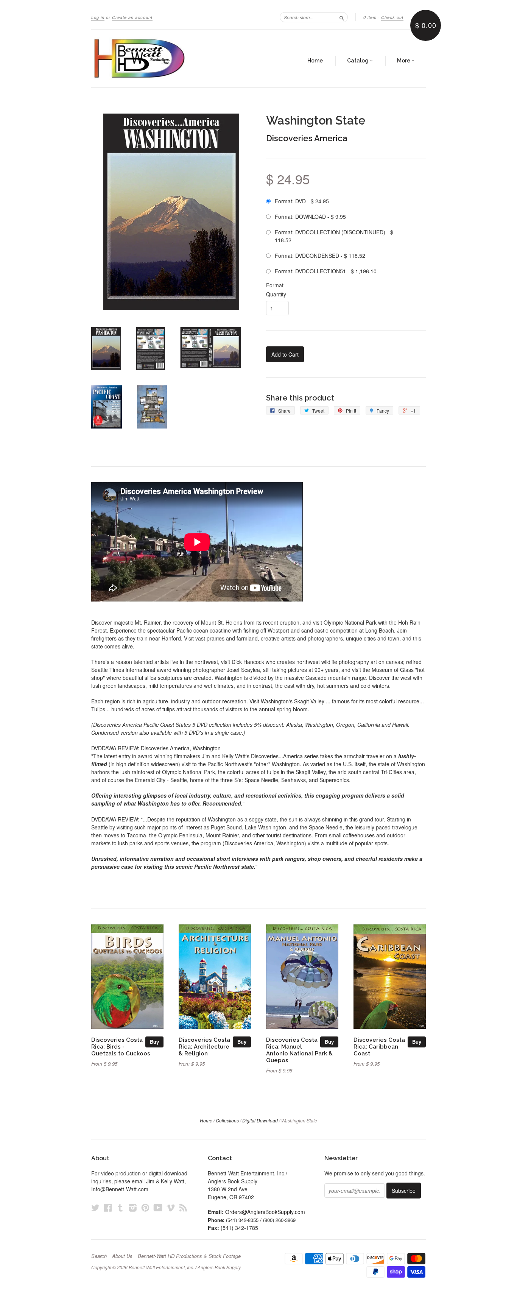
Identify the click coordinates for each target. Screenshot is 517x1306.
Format (274, 285)
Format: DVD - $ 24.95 (302, 201)
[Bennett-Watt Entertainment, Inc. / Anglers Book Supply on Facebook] (108, 1207)
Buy (154, 1041)
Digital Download (260, 1120)
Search (99, 1256)
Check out (392, 17)
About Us (122, 1256)
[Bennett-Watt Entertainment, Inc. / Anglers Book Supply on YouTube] (158, 1207)
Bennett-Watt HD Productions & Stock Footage (189, 1256)
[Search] (341, 17)
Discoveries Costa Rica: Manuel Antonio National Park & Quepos (299, 1049)
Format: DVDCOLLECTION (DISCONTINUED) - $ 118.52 (334, 236)
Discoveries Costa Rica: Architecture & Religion (204, 1046)
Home (315, 61)
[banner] (160, 58)
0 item (370, 17)
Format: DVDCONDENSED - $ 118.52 (320, 255)
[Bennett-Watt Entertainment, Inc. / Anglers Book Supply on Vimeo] (171, 1207)
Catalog (358, 61)
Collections (227, 1120)
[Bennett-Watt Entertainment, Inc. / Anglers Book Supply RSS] (183, 1207)
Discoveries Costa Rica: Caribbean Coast (379, 1046)
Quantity (276, 294)
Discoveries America (306, 138)
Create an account (132, 17)
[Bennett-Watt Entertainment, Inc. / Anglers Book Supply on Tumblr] (120, 1207)
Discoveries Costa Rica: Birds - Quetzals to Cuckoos (120, 1046)
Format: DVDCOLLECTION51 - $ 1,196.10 (326, 271)
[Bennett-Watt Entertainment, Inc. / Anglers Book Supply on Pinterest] (145, 1207)
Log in (97, 17)
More (404, 61)
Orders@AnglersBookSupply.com (265, 1212)
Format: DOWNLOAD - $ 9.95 (310, 216)
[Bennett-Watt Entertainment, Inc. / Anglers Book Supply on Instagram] (133, 1207)
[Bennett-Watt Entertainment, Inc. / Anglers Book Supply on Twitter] (95, 1207)
